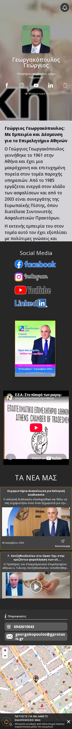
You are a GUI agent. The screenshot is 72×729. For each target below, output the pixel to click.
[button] (36, 679)
